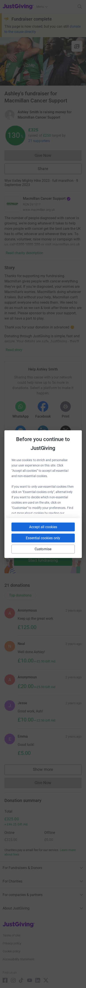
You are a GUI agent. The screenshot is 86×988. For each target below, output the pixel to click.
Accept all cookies (43, 527)
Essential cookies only (43, 538)
